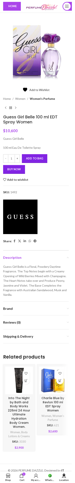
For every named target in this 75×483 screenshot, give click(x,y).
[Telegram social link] (35, 241)
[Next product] (15, 107)
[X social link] (19, 241)
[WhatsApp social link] (29, 241)
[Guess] (20, 217)
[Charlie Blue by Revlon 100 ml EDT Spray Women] (53, 380)
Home (7, 98)
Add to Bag (34, 158)
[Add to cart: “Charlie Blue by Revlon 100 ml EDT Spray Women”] (60, 380)
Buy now (14, 169)
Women (20, 98)
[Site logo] (41, 6)
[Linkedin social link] (24, 241)
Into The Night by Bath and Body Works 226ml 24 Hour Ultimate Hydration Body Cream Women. (19, 412)
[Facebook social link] (14, 241)
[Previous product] (5, 107)
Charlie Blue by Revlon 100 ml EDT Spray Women (52, 404)
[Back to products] (10, 107)
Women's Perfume (42, 98)
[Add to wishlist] (26, 373)
